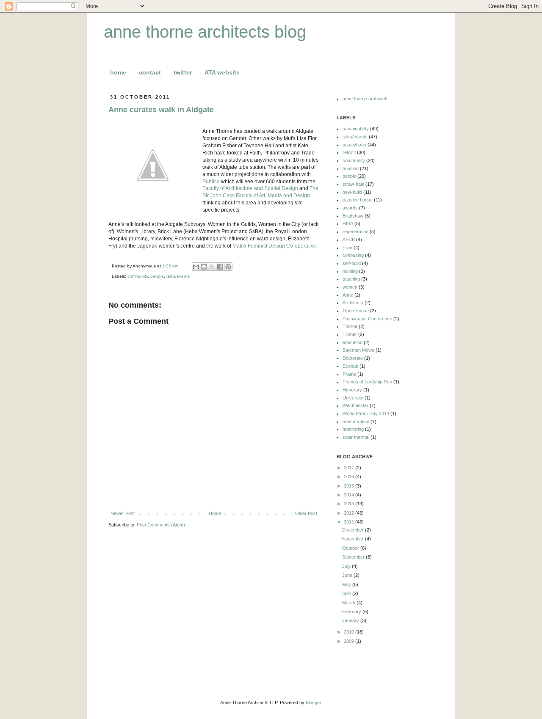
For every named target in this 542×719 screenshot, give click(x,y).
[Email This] (196, 266)
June (348, 575)
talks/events (178, 276)
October (351, 548)
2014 (349, 494)
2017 (349, 467)
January (351, 620)
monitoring (353, 429)
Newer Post (123, 513)
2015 (349, 485)
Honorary (352, 389)
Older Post (306, 513)
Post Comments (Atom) (161, 524)
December (353, 529)
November (353, 538)
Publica (211, 182)
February (352, 611)
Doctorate (353, 358)
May (347, 584)
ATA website (222, 72)
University (353, 397)
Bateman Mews (358, 350)
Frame (349, 374)
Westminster (355, 405)
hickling (350, 271)
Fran (347, 247)
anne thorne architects (366, 98)
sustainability (356, 128)
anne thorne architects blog (205, 31)
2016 (349, 476)
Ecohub (350, 366)
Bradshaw (353, 215)
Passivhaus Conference (367, 318)
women (350, 286)
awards (350, 207)
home (118, 72)
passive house (358, 199)
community (137, 276)
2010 (349, 631)
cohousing (353, 255)
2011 (349, 521)
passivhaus (354, 144)
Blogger (313, 702)
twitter (183, 72)
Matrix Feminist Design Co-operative (274, 246)
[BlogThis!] (204, 266)
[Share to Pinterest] (228, 266)
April (347, 593)
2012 (349, 512)
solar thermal (356, 437)
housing (351, 168)
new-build (352, 192)
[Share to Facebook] (220, 266)
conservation (356, 421)
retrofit (349, 152)
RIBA (348, 223)
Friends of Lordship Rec (367, 381)
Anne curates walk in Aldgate (161, 109)
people (157, 276)
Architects (353, 302)
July (347, 566)
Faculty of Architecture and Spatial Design (250, 188)
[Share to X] (212, 266)
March (349, 602)
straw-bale (353, 184)
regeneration (355, 231)
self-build (352, 263)
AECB (349, 239)
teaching (351, 278)
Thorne (350, 326)
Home (215, 513)
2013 (349, 503)
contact (150, 72)
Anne (348, 295)
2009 (349, 641)
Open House (356, 310)
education (352, 342)
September (354, 556)
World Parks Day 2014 (366, 413)
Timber (350, 334)
